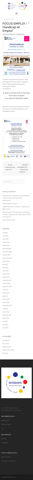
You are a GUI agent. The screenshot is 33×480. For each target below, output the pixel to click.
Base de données (6, 457)
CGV (2, 428)
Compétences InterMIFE (8, 461)
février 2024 (6, 274)
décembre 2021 (7, 315)
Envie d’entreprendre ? (9, 220)
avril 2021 (5, 324)
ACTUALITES (9, 19)
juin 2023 (5, 296)
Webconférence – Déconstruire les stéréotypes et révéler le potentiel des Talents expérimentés (16, 198)
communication (20, 34)
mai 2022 (5, 309)
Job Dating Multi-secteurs (10, 203)
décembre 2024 (7, 248)
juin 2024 (5, 264)
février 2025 (6, 242)
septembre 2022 (7, 305)
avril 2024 (5, 267)
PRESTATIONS (7, 347)
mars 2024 (5, 271)
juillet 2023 (6, 293)
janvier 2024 (6, 277)
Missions (3, 438)
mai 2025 (5, 233)
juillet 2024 (6, 261)
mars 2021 (5, 328)
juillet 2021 (6, 318)
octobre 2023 (6, 283)
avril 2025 (5, 236)
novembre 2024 (7, 252)
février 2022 (6, 312)
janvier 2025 (6, 245)
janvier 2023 (6, 302)
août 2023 (5, 289)
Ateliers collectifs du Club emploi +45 (10, 167)
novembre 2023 (7, 280)
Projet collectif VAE (8, 350)
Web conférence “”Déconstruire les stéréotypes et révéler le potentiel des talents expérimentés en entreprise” (16, 214)
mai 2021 (5, 321)
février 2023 (6, 299)
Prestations (4, 442)
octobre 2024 (6, 255)
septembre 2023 (7, 286)
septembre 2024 (7, 258)
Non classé (6, 343)
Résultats (5, 353)
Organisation (5, 420)
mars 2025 (5, 239)
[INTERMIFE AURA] (16, 6)
